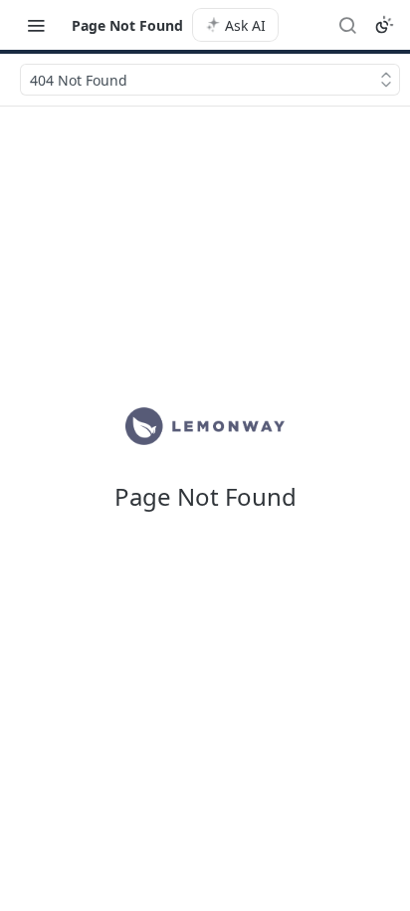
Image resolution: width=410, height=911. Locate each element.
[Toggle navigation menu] (36, 25)
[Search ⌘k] (347, 25)
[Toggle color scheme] (384, 25)
